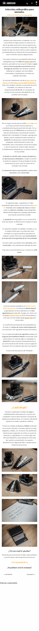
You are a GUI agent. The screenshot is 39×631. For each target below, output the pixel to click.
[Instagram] (36, 4)
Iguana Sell (27, 15)
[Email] (36, 2)
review (30, 15)
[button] (27, 4)
